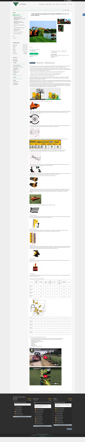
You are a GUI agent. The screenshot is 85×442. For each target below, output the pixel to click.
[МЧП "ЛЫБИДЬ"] (16, 4)
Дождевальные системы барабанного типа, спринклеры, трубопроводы (19, 22)
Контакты (64, 4)
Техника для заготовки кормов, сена (19, 25)
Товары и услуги (48, 4)
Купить (34, 53)
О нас (61, 4)
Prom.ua (47, 434)
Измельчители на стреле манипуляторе (55, 10)
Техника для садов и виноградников (17, 30)
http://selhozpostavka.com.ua (17, 75)
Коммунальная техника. (17, 33)
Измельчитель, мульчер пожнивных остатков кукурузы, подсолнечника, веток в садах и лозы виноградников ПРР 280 (42, 406)
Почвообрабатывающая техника (19, 27)
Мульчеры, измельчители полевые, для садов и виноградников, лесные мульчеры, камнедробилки (32, 10)
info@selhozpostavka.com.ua (17, 78)
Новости (57, 4)
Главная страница (42, 4)
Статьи (54, 4)
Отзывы (14, 38)
